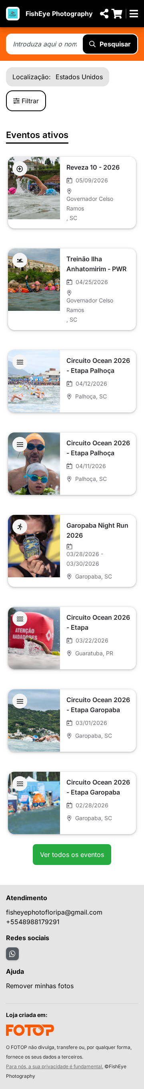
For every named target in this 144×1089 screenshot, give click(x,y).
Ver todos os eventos (72, 855)
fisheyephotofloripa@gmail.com (54, 912)
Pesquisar (115, 44)
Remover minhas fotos (40, 986)
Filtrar (30, 101)
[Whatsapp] (12, 953)
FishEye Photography (59, 14)
